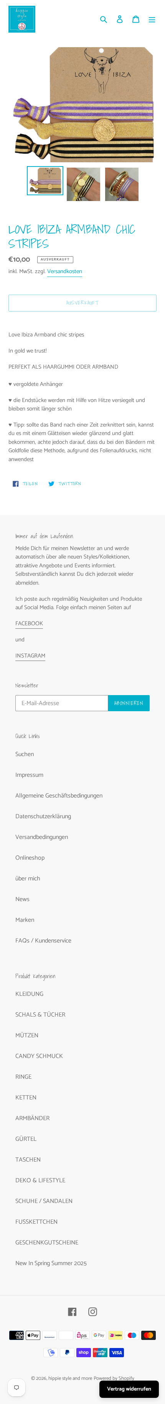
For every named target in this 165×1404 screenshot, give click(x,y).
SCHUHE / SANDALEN (44, 1201)
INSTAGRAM (30, 656)
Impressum (29, 775)
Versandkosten (64, 271)
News (22, 899)
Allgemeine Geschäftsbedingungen (58, 796)
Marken (24, 920)
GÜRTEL (25, 1139)
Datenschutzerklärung (43, 816)
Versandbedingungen (41, 837)
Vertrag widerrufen (129, 1389)
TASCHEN (28, 1160)
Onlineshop (30, 858)
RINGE (23, 1077)
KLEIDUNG (29, 994)
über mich (27, 878)
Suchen (24, 754)
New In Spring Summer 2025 (51, 1263)
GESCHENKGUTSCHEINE (46, 1243)
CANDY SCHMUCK (39, 1056)
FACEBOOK (29, 623)
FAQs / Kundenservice (43, 941)
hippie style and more (70, 1378)
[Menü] (152, 19)
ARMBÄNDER (32, 1118)
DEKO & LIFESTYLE (40, 1180)
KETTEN (25, 1098)
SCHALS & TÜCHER (40, 1015)
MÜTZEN (26, 1035)
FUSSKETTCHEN (36, 1222)
